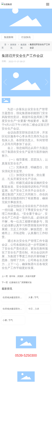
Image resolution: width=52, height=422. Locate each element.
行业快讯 (26, 37)
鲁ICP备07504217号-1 (13, 396)
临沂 (22, 399)
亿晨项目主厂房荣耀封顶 (20, 282)
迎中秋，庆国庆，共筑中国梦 (22, 276)
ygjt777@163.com (29, 365)
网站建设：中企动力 (11, 399)
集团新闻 (8, 37)
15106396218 (26, 361)
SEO (28, 399)
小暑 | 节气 (8, 320)
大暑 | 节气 (33, 297)
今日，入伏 (33, 309)
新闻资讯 (13, 46)
